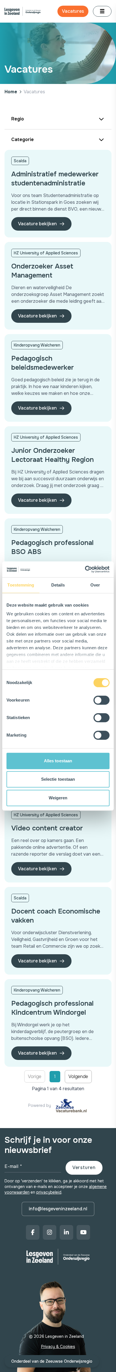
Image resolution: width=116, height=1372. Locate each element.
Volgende (78, 1076)
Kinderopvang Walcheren (37, 345)
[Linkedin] (66, 1232)
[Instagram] (49, 1232)
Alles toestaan (58, 760)
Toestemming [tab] (20, 585)
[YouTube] (83, 1232)
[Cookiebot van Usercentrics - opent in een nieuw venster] (85, 569)
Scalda (20, 160)
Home (11, 92)
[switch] (101, 700)
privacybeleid (48, 1192)
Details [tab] (58, 585)
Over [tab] (95, 585)
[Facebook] (32, 1232)
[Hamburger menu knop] (102, 11)
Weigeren (58, 797)
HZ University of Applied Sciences (46, 253)
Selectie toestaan (58, 779)
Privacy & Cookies (58, 1346)
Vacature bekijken (37, 224)
